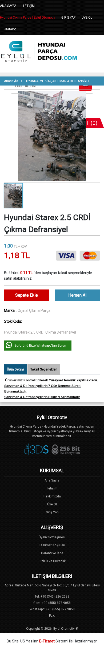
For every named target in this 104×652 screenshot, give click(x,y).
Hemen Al (77, 295)
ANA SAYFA (8, 6)
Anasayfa (11, 81)
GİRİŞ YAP (68, 17)
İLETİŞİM (28, 6)
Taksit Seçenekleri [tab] (43, 369)
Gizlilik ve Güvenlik (52, 561)
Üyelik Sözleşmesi (52, 537)
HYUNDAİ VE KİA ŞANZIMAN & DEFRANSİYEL (58, 81)
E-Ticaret (47, 641)
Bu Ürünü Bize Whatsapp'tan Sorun (40, 345)
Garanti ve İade (52, 553)
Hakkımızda (52, 496)
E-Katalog (10, 29)
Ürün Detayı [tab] (15, 369)
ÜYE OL (87, 17)
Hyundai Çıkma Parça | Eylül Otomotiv (27, 17)
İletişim (52, 488)
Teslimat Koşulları (52, 545)
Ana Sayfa (52, 480)
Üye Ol (52, 504)
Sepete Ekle (26, 295)
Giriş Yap (52, 512)
